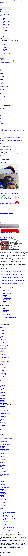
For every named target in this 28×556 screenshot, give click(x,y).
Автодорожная (3, 403)
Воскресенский (6, 316)
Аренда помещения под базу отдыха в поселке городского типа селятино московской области (11, 283)
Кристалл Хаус (6, 314)
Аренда (5, 18)
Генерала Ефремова (4, 345)
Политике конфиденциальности (15, 544)
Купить (4, 43)
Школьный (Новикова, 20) (9, 317)
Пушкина (2, 333)
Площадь (3, 59)
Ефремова (2, 415)
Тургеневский (3, 339)
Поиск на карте (6, 514)
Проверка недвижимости (9, 527)
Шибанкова (3, 373)
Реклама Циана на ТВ (8, 517)
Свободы (2, 330)
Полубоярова (3, 349)
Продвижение (6, 522)
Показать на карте (4, 62)
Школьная (2, 369)
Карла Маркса (3, 348)
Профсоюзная (3, 441)
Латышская (3, 419)
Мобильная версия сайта (6, 552)
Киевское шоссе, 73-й (5, 418)
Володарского (3, 372)
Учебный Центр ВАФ (5, 413)
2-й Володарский (4, 410)
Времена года (6, 299)
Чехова (1, 327)
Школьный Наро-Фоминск (9, 319)
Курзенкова (2, 392)
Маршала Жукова (4, 357)
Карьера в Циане (7, 528)
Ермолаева (2, 355)
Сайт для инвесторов (8, 530)
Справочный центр (7, 511)
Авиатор (5, 311)
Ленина (2, 352)
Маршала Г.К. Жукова (5, 358)
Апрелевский (6, 290)
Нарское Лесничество (5, 404)
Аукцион (5, 515)
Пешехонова (3, 383)
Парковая (2, 446)
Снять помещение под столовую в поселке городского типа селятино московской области (13, 272)
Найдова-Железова (4, 409)
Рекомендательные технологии (7, 549)
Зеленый (2, 386)
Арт (4, 308)
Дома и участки (7, 22)
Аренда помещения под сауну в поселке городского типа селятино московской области (13, 281)
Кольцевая (2, 354)
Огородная (2, 459)
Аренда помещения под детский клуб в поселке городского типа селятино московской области (11, 278)
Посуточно (5, 46)
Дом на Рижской (7, 298)
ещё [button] (1, 144)
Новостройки (6, 21)
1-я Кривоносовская (5, 444)
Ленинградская (3, 426)
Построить (5, 47)
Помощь (5, 524)
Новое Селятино (7, 293)
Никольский (6, 310)
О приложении (3, 553)
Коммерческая (6, 24)
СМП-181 (2, 467)
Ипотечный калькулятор (9, 525)
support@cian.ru (13, 546)
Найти (10, 62)
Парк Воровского (4, 329)
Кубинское (2, 351)
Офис (2, 56)
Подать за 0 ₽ (6, 53)
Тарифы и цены (6, 519)
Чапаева (2, 447)
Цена (2, 57)
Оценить (5, 49)
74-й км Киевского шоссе (6, 438)
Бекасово (5, 295)
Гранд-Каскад (6, 313)
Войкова (2, 336)
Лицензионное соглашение (12, 541)
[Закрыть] (1, 4)
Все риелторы (3, 184)
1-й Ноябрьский (4, 425)
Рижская (2, 342)
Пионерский (3, 346)
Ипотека (5, 25)
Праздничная (3, 440)
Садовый (2, 338)
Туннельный (3, 416)
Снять (4, 44)
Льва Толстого (3, 407)
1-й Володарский (4, 443)
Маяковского (3, 335)
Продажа (5, 20)
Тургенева (2, 395)
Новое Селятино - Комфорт (9, 292)
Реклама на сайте (7, 521)
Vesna (4, 301)
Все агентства (3, 239)
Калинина (2, 332)
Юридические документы (9, 512)
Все (4, 302)
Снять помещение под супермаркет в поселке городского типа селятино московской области (11, 275)
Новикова (2, 343)
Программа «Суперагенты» (9, 518)
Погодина (2, 385)
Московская (3, 340)
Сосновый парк (6, 296)
